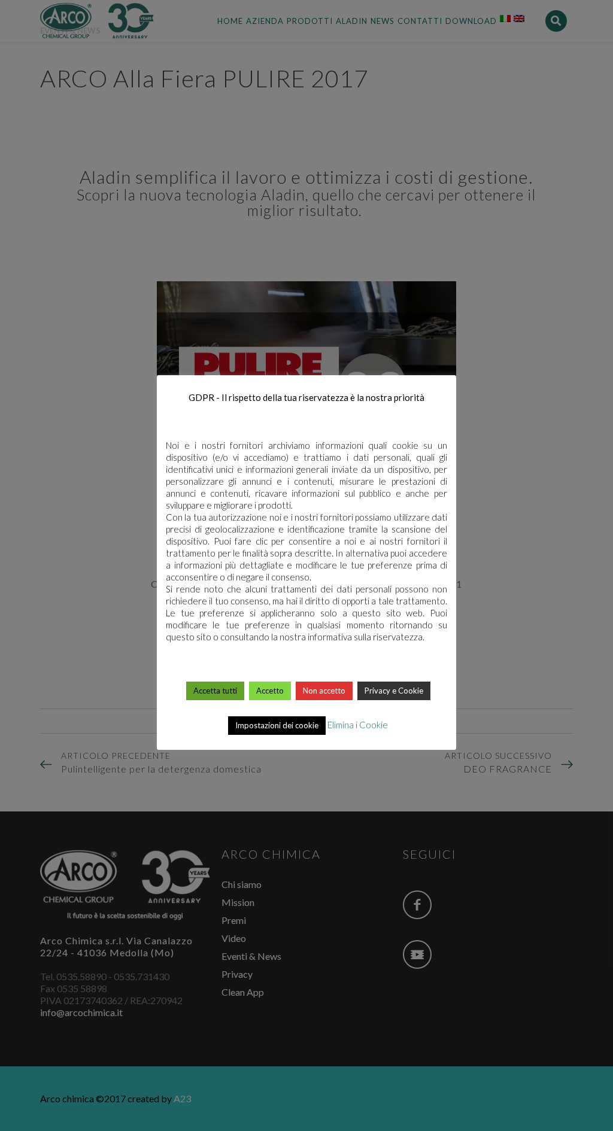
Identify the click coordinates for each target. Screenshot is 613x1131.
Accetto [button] (270, 690)
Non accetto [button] (324, 690)
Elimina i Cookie (357, 724)
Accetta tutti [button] (215, 690)
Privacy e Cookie (394, 690)
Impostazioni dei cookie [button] (276, 725)
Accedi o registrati (307, 767)
